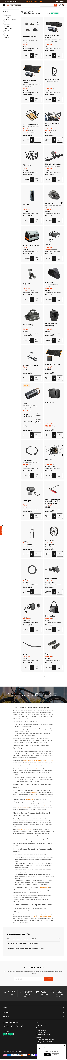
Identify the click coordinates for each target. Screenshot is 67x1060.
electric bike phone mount (25, 830)
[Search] (55, 5)
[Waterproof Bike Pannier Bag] (54, 325)
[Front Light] (32, 501)
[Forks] (32, 540)
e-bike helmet (44, 806)
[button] (12, 12)
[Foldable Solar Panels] (54, 364)
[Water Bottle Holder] (54, 82)
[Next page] (47, 677)
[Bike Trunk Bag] (32, 325)
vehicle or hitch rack (43, 888)
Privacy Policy (55, 1051)
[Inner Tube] (32, 578)
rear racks (38, 761)
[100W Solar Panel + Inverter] (32, 82)
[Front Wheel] (54, 540)
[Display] (32, 616)
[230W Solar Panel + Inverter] (54, 39)
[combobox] (48, 5)
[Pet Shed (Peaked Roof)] (32, 245)
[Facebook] (4, 1027)
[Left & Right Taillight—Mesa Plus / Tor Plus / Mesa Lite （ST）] (54, 501)
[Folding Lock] (32, 460)
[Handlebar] (32, 654)
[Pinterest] (21, 1027)
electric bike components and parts (41, 917)
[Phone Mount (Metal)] (54, 165)
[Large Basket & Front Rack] (54, 125)
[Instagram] (7, 1027)
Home (22, 12)
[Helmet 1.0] (54, 205)
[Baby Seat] (32, 284)
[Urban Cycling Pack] (32, 39)
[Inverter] (32, 412)
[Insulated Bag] (54, 616)
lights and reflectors (23, 808)
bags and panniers (48, 761)
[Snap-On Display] (54, 578)
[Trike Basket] (32, 165)
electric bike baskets (29, 761)
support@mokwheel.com (43, 1026)
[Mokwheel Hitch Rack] (32, 364)
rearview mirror (29, 800)
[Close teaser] (2, 525)
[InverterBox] (54, 412)
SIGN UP (48, 979)
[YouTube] (11, 1027)
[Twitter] (17, 1027)
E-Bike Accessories (29, 12)
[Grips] (54, 654)
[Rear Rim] (54, 460)
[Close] (64, 1045)
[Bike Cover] (54, 284)
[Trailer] (54, 245)
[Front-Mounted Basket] (32, 125)
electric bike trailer (34, 769)
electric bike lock (34, 793)
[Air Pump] (32, 205)
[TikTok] (14, 1027)
